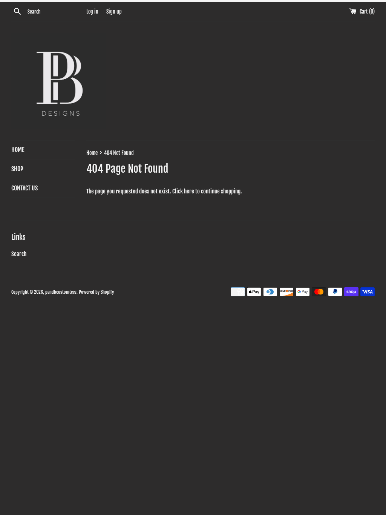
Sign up (114, 11)
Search (18, 254)
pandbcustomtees (61, 292)
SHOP (17, 169)
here (189, 191)
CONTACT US (24, 188)
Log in (92, 11)
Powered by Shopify (96, 292)
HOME (17, 149)
